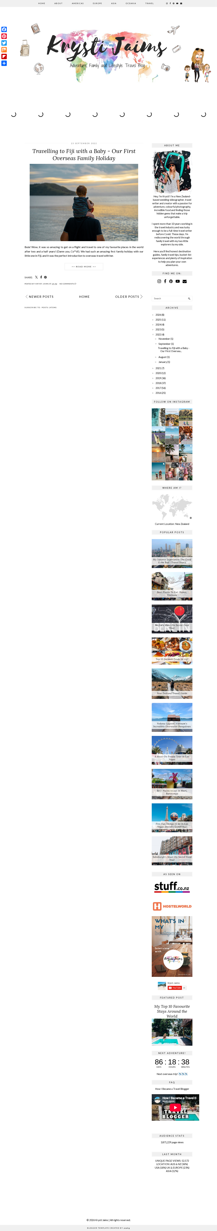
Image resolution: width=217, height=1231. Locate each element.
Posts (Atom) (49, 307)
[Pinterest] (4, 36)
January (163, 362)
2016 (158, 392)
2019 (158, 378)
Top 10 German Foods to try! (172, 659)
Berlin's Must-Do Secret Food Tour (172, 627)
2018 (158, 383)
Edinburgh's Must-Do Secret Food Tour (172, 858)
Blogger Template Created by (108, 1228)
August (162, 357)
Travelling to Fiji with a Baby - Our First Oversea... (173, 349)
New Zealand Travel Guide (172, 693)
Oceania (131, 3)
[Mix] (4, 49)
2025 (158, 319)
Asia (113, 3)
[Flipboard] (4, 56)
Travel (149, 3)
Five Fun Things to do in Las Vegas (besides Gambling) (172, 825)
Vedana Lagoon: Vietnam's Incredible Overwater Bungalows (172, 725)
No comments (67, 284)
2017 (158, 388)
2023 (158, 329)
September (165, 343)
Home (41, 3)
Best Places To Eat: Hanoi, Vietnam (172, 594)
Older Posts (127, 296)
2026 (158, 314)
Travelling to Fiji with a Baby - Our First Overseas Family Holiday (84, 154)
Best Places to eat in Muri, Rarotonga (172, 792)
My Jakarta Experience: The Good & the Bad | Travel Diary (172, 561)
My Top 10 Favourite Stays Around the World (172, 1011)
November (164, 338)
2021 (158, 368)
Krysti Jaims (101, 1220)
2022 (158, 334)
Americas (78, 3)
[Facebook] (4, 29)
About (58, 3)
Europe (97, 3)
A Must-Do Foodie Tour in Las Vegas (172, 758)
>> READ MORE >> (84, 266)
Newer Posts (41, 296)
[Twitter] (4, 43)
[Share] (4, 63)
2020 (158, 373)
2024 (158, 324)
